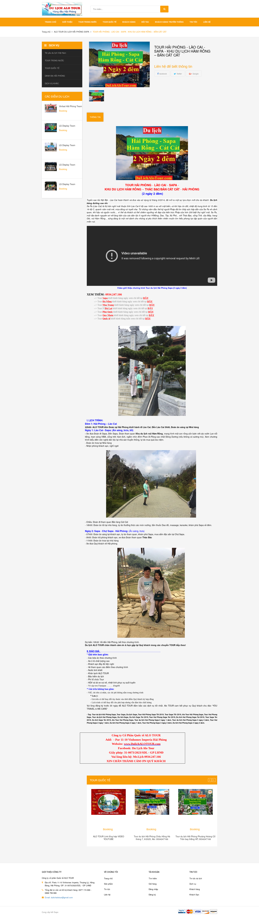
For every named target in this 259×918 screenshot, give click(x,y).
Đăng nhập (153, 889)
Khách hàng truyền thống (169, 22)
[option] (96, 95)
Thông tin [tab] (95, 117)
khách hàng (128, 22)
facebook (163, 73)
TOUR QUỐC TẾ (109, 22)
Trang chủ (50, 22)
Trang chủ (108, 878)
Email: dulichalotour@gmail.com (59, 897)
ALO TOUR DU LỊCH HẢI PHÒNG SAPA (71, 31)
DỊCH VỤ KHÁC (52, 83)
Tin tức (193, 22)
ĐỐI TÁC (145, 22)
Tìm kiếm (153, 878)
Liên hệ (206, 22)
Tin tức (107, 889)
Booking (108, 829)
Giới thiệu (67, 22)
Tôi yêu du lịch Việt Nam (55, 52)
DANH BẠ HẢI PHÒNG (55, 75)
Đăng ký (152, 894)
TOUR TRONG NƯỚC (87, 22)
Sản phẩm (108, 883)
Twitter (179, 73)
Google (196, 73)
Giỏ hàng (152, 883)
